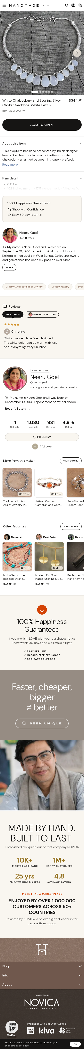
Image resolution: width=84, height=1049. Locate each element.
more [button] (9, 267)
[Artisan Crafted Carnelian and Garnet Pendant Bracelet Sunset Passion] (49, 482)
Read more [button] (10, 164)
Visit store (70, 461)
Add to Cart (42, 124)
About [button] (7, 984)
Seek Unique (46, 723)
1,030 (33, 422)
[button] (4, 5)
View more (71, 526)
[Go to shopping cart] (79, 5)
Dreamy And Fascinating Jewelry (24, 286)
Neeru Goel (44, 314)
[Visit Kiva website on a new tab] (47, 1030)
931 (51, 422)
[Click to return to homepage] (28, 5)
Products (33, 427)
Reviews (50, 427)
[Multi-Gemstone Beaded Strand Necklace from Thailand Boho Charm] (17, 556)
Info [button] (5, 975)
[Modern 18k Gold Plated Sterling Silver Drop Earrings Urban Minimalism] (49, 556)
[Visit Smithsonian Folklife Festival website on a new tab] (30, 1030)
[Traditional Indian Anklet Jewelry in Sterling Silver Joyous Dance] (17, 482)
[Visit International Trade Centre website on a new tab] (67, 1030)
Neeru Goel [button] (28, 232)
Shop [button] (6, 966)
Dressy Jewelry (60, 286)
